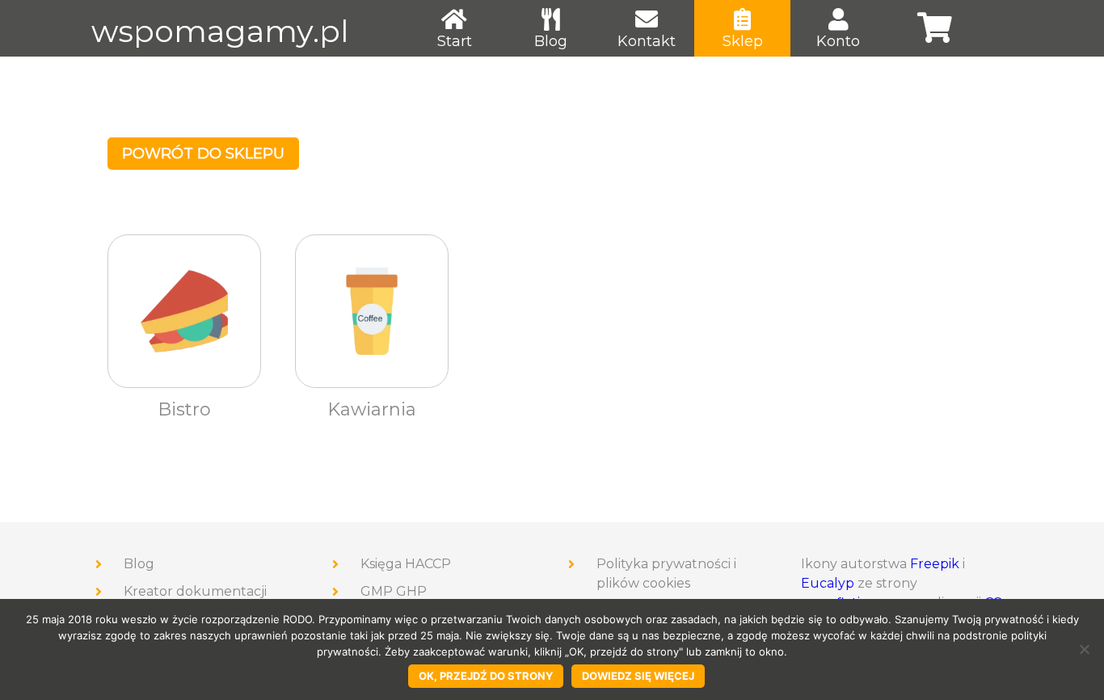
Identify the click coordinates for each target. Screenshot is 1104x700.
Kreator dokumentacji (195, 591)
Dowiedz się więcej (638, 675)
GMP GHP (393, 591)
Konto (838, 41)
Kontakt (646, 41)
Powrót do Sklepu (203, 153)
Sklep (743, 41)
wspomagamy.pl (220, 31)
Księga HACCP (405, 563)
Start (454, 41)
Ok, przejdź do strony (486, 675)
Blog (550, 41)
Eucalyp (827, 583)
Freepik (934, 563)
